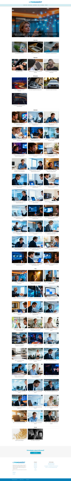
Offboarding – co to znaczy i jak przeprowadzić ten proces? (35, 330)
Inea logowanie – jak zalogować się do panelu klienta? (35, 202)
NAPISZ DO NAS (35, 452)
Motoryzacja (30, 5)
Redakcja (14, 472)
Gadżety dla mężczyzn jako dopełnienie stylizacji (35, 72)
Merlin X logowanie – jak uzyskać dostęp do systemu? (35, 249)
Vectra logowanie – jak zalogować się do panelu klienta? (19, 187)
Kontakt (14, 473)
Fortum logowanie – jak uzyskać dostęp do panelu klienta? (51, 187)
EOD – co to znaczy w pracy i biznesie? (19, 422)
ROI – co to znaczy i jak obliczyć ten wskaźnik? (19, 314)
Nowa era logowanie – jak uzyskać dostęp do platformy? (19, 218)
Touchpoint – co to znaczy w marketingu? (35, 20)
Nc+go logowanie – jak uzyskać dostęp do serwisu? (35, 155)
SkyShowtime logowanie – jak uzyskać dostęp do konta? (35, 218)
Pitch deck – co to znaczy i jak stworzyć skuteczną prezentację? (51, 298)
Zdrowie (46, 5)
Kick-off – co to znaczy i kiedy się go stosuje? (35, 361)
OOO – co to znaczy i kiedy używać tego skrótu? (51, 408)
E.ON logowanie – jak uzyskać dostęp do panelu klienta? (51, 249)
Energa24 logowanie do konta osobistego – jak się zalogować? (19, 171)
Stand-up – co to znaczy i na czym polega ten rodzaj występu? (19, 34)
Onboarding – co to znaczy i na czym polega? (51, 330)
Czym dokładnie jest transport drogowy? (19, 90)
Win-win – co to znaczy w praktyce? (51, 34)
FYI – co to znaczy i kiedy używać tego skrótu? (35, 423)
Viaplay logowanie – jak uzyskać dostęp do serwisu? (51, 202)
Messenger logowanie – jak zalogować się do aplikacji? (19, 140)
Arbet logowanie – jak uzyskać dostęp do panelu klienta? (51, 140)
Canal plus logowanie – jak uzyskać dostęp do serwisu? (19, 264)
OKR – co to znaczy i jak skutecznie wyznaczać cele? (35, 314)
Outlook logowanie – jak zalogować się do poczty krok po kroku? (51, 233)
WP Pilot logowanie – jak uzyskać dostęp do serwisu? (19, 124)
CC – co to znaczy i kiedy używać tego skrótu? (19, 392)
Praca (39, 5)
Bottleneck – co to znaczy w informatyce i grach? (35, 345)
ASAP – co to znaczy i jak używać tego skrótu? (51, 423)
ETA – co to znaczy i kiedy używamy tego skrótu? (19, 408)
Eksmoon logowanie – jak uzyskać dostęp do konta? (35, 187)
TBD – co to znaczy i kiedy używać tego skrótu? (35, 408)
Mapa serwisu (22, 479)
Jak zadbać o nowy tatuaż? (35, 440)
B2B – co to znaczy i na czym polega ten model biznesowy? (35, 34)
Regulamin (27, 479)
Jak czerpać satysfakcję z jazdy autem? (35, 89)
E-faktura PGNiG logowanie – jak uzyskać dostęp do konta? (35, 140)
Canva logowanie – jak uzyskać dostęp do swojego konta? (51, 155)
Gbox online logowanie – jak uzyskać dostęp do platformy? (19, 202)
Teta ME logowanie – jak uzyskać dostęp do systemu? (19, 233)
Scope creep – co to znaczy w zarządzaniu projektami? (19, 345)
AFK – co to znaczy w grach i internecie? (51, 375)
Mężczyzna (25, 5)
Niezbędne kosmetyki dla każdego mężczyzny (51, 72)
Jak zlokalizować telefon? (19, 53)
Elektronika (35, 5)
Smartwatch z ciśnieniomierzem (51, 53)
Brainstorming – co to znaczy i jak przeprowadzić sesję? (19, 330)
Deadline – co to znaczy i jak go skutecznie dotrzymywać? (19, 376)
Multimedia (42, 5)
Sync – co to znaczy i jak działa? (51, 360)
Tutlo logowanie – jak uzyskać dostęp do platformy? (51, 124)
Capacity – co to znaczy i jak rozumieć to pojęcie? (51, 345)
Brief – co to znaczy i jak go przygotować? (19, 361)
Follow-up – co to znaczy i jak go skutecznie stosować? (35, 376)
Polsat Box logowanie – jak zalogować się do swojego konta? (35, 264)
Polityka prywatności (14, 479)
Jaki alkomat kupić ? (19, 71)
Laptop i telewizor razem (35, 53)
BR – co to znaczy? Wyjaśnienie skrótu (51, 391)
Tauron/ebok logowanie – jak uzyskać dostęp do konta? (35, 124)
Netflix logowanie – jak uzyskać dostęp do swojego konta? (51, 218)
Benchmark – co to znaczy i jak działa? (35, 298)
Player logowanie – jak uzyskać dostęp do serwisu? (51, 264)
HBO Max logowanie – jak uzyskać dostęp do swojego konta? (19, 155)
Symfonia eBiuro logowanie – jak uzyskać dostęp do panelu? (19, 249)
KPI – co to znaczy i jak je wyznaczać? (51, 313)
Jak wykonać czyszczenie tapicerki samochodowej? (19, 106)
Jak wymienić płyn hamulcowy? (51, 89)
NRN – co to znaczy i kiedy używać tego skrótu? (35, 392)
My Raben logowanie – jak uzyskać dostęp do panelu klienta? (35, 171)
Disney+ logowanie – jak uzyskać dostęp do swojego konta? (51, 171)
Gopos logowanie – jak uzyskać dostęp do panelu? (35, 233)
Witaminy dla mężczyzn (19, 440)
